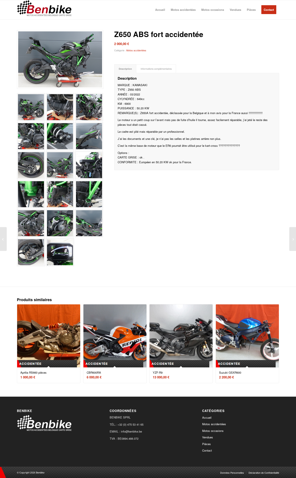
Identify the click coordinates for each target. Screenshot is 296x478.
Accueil (206, 417)
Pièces (206, 444)
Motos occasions (213, 431)
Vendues (207, 437)
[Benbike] (45, 9)
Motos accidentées (136, 50)
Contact (207, 450)
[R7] (3, 239)
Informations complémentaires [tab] (156, 68)
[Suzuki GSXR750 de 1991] (292, 239)
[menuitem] (160, 9)
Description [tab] (125, 68)
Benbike (40, 472)
